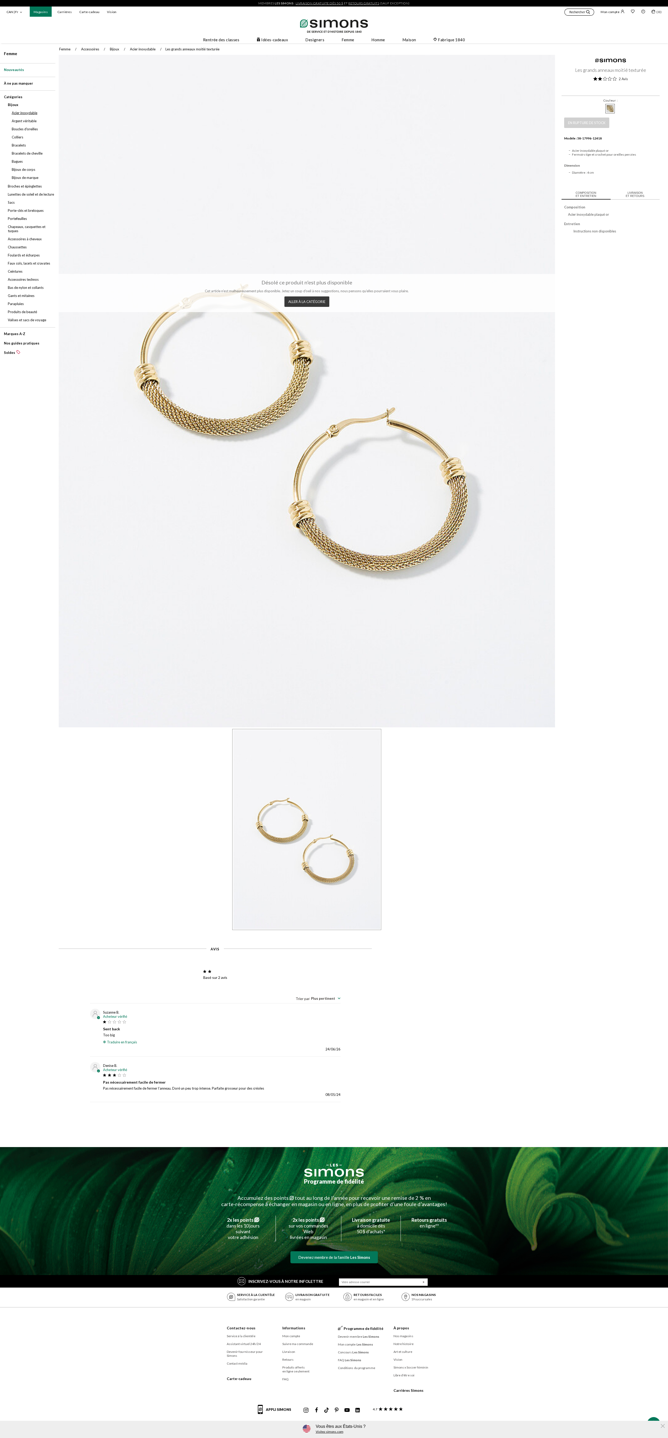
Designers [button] (314, 39)
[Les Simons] (334, 1170)
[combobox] (318, 998)
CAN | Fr (12, 12)
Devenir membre (358, 1336)
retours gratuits (363, 3)
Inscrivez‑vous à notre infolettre (285, 1281)
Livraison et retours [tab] (635, 194)
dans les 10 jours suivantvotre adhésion (243, 1228)
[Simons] (611, 61)
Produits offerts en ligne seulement (296, 1369)
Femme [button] (348, 39)
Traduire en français (122, 1042)
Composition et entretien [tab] (586, 194)
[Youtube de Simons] (347, 1410)
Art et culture (402, 1352)
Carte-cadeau (89, 12)
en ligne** (429, 1223)
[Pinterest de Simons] (336, 1410)
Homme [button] (378, 39)
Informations (293, 1328)
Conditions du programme (356, 1368)
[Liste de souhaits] (633, 12)
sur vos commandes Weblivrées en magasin (308, 1228)
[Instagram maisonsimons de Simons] (306, 1410)
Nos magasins (403, 1336)
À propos (401, 1328)
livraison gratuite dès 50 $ (319, 3)
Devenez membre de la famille (334, 1257)
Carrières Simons (408, 1390)
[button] (579, 13)
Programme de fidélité (334, 1181)
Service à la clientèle (241, 1336)
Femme (10, 53)
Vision (111, 12)
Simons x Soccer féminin (410, 1367)
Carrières (64, 12)
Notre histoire (403, 1344)
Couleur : (610, 100)
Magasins (41, 12)
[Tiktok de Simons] (326, 1410)
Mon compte (610, 12)
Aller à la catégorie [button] (306, 302)
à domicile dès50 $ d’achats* (371, 1225)
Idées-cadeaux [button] (274, 39)
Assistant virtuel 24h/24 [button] (244, 1344)
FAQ (285, 1379)
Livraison (288, 1352)
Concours (353, 1352)
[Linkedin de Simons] (357, 1410)
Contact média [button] (237, 1363)
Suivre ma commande (297, 1344)
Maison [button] (409, 39)
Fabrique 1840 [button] (451, 39)
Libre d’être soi (404, 1375)
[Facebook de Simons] (316, 1410)
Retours (288, 1359)
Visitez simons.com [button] (329, 1432)
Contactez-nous (241, 1328)
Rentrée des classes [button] (221, 39)
